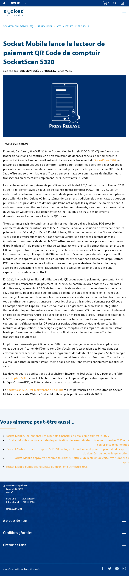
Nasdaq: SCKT (13, 508)
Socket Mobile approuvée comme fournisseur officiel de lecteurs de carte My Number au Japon (71, 460)
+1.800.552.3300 (27, 498)
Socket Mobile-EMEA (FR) (18, 26)
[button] (122, 3)
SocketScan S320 (105, 160)
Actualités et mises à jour (72, 26)
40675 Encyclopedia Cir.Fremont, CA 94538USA (17, 489)
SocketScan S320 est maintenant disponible (35, 390)
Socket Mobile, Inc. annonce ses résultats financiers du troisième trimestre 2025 (57, 436)
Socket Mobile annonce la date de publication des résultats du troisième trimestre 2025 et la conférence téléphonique (69, 443)
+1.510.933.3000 (28, 502)
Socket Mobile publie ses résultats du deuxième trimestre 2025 (47, 467)
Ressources (45, 26)
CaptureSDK (19, 378)
